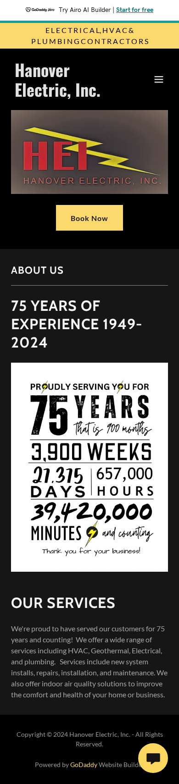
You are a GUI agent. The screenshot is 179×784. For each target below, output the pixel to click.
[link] (66, 93)
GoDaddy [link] (83, 764)
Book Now (89, 218)
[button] (159, 79)
